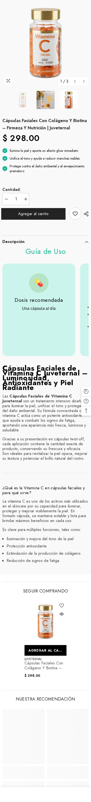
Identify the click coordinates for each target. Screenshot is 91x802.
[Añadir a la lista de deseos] (61, 605)
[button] (75, 81)
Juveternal (33, 659)
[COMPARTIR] (85, 214)
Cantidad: (11, 189)
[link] (75, 214)
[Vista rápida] (61, 614)
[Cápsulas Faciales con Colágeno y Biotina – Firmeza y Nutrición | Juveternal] (45, 622)
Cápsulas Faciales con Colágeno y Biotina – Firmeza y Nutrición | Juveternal (44, 665)
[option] (45, 43)
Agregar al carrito (34, 214)
